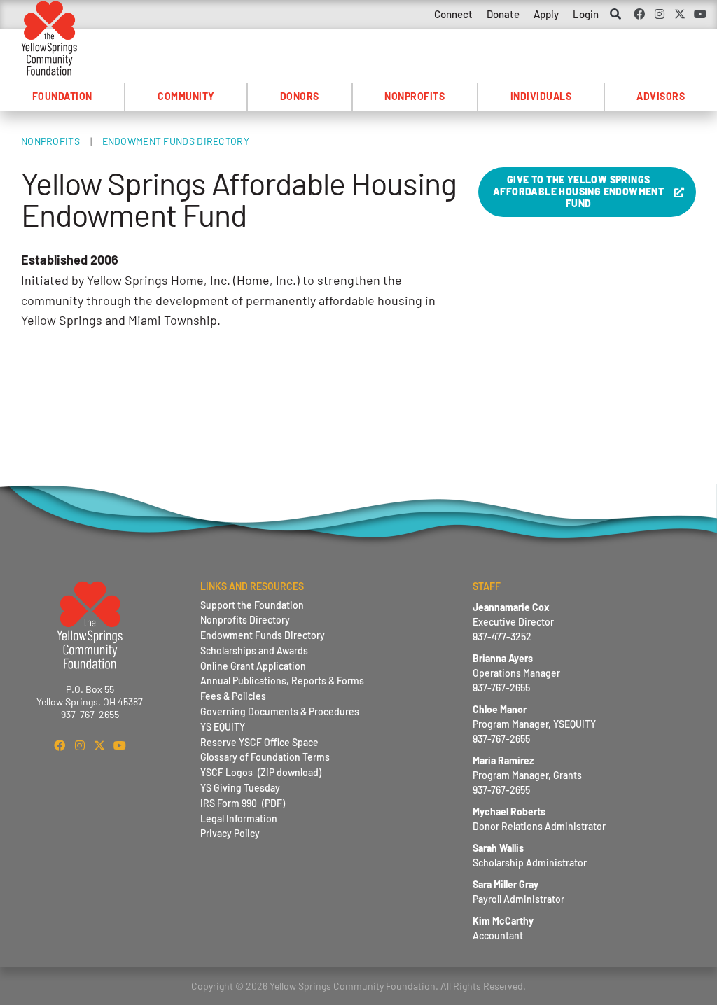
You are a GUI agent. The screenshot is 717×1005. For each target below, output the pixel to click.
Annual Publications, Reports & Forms (282, 681)
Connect (453, 14)
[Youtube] (700, 13)
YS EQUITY (222, 727)
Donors (299, 96)
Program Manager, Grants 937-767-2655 (527, 775)
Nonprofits (414, 96)
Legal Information (238, 818)
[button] (616, 15)
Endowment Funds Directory (176, 141)
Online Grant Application (253, 666)
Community (186, 96)
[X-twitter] (679, 13)
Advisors (660, 96)
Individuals (541, 96)
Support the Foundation (252, 605)
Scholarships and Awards (254, 650)
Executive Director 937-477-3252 (513, 621)
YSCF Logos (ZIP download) (260, 772)
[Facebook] (639, 13)
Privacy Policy (230, 833)
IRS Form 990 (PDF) (242, 803)
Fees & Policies (233, 696)
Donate (503, 14)
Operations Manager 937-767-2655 (516, 673)
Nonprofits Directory (245, 620)
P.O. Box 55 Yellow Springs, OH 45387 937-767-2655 (89, 701)
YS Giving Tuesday (240, 788)
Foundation (62, 96)
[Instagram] (660, 13)
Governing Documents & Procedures (279, 711)
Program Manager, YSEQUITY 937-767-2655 (534, 724)
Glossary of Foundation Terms (265, 757)
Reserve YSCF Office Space (259, 742)
